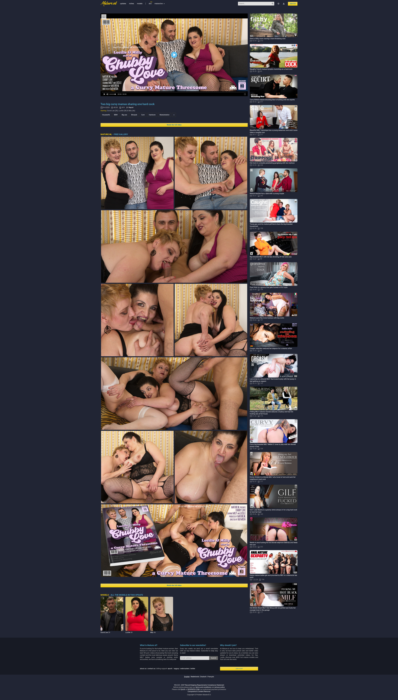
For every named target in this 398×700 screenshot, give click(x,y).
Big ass (124, 115)
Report (131, 107)
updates (123, 4)
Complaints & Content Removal (199, 691)
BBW (116, 115)
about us (143, 669)
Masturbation (164, 115)
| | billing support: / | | (167, 669)
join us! (293, 4)
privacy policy (220, 687)
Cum (143, 115)
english (187, 677)
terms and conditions (203, 687)
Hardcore (152, 115)
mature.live (160, 4)
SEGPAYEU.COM (193, 689)
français (211, 677)
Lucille (127, 632)
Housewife (106, 115)
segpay (176, 669)
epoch (170, 669)
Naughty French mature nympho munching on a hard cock (271, 69)
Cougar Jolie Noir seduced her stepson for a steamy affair (271, 348)
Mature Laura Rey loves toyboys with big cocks (267, 318)
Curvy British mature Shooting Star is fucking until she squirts (272, 100)
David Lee (104, 632)
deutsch (203, 677)
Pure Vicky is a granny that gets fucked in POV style (268, 287)
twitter (193, 669)
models (139, 4)
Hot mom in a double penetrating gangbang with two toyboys (272, 163)
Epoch (183, 689)
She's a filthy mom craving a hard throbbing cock (267, 39)
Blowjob (134, 115)
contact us (151, 669)
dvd (150, 4)
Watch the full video (174, 125)
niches (131, 4)
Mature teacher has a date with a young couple (267, 193)
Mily (151, 632)
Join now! (239, 669)
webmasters (184, 669)
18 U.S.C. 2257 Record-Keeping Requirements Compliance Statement (199, 685)
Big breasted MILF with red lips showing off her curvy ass (271, 257)
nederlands (195, 677)
